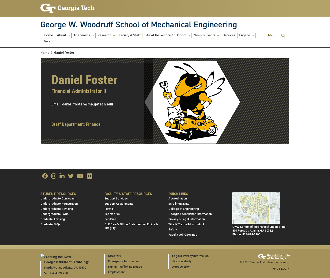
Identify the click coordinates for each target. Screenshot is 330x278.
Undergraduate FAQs (54, 214)
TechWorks (112, 214)
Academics (82, 35)
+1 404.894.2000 (58, 273)
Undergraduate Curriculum (58, 198)
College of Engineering (183, 208)
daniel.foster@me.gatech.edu (87, 104)
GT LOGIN (283, 268)
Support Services (116, 198)
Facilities (110, 219)
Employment (116, 272)
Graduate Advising (52, 219)
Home (48, 35)
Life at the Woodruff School (166, 35)
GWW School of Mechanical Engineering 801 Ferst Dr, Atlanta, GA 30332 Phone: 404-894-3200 (259, 230)
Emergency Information (123, 261)
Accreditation (177, 198)
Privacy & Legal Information (186, 219)
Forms (108, 208)
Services (229, 35)
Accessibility (180, 266)
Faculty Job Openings (182, 234)
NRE (271, 35)
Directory (114, 256)
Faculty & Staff (130, 35)
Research (105, 35)
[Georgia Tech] (69, 8)
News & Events (205, 35)
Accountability (181, 261)
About (62, 35)
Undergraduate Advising (56, 208)
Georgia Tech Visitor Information (190, 214)
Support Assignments (118, 203)
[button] (283, 35)
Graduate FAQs (50, 224)
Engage (245, 35)
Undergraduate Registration (59, 203)
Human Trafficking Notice (125, 266)
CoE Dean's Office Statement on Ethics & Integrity (131, 226)
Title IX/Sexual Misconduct (186, 224)
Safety (172, 229)
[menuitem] (48, 35)
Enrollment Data (178, 203)
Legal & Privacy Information (190, 256)
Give (47, 41)
